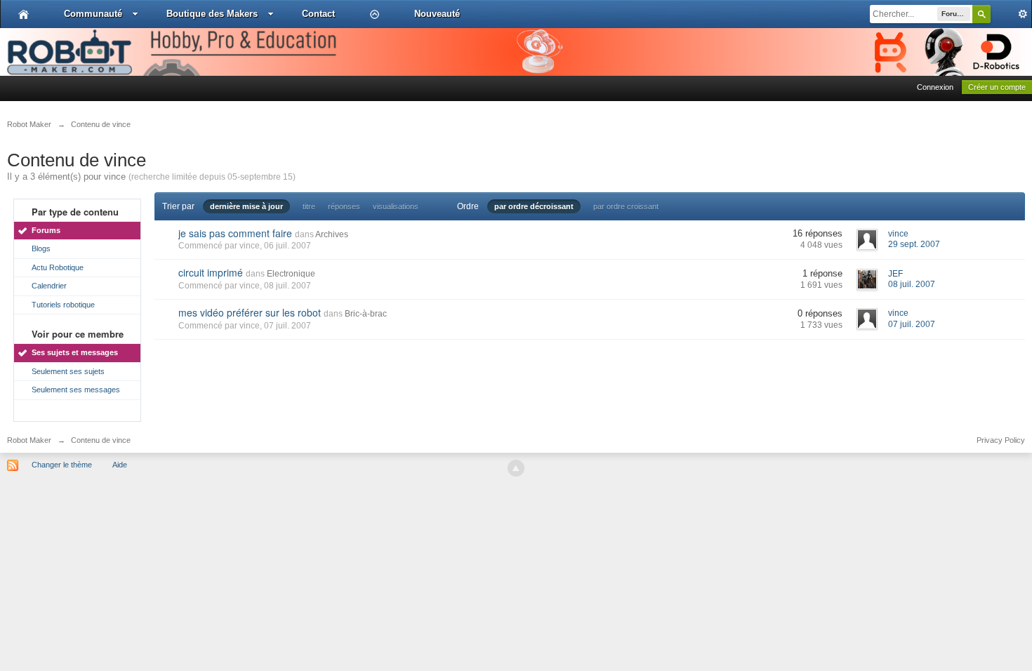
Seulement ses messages (76, 389)
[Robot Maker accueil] (23, 14)
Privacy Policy (1001, 440)
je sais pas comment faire (235, 233)
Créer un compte (997, 87)
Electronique (291, 274)
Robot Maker (29, 440)
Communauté (93, 13)
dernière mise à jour (246, 206)
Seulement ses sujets (68, 371)
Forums (46, 230)
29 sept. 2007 (914, 244)
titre (309, 206)
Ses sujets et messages (75, 352)
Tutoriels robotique (63, 304)
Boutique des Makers (212, 13)
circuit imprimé (210, 272)
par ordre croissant (626, 206)
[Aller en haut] (516, 468)
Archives (331, 234)
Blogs (41, 248)
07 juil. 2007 (911, 324)
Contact (318, 13)
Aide (119, 464)
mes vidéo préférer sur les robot (249, 312)
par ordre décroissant (534, 206)
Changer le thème (62, 464)
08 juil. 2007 (911, 284)
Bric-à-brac (366, 314)
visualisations (395, 206)
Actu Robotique (58, 267)
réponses (344, 206)
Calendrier (49, 285)
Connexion (935, 87)
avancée (1010, 14)
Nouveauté (437, 13)
